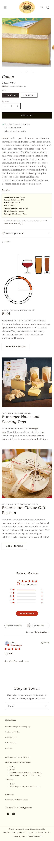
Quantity (6, 101)
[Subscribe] (46, 706)
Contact (8, 748)
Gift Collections (14, 546)
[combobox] (38, 632)
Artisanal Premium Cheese (26, 829)
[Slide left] (21, 71)
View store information (16, 131)
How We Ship (10, 737)
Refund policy (17, 832)
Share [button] (7, 241)
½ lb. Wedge (11, 95)
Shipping (5, 86)
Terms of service (44, 832)
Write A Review (27, 613)
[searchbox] (15, 625)
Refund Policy (11, 743)
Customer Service (12, 732)
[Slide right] (33, 71)
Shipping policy (19, 836)
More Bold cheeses (16, 346)
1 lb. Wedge (29, 95)
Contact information (35, 836)
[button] (5, 7)
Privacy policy (30, 832)
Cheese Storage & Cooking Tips (18, 727)
